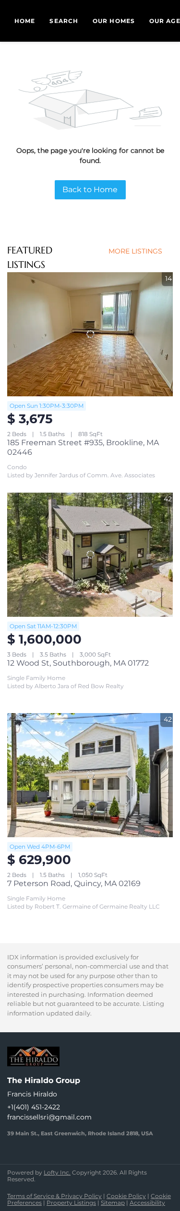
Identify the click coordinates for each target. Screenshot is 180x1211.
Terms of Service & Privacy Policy (54, 1195)
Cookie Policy (126, 1195)
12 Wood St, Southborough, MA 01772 (78, 663)
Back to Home (90, 189)
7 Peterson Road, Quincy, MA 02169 (74, 883)
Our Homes (114, 20)
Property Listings (71, 1202)
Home (24, 20)
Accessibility (147, 1202)
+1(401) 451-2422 (33, 1107)
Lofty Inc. (57, 1172)
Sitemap (113, 1202)
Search (63, 20)
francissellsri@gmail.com (49, 1117)
